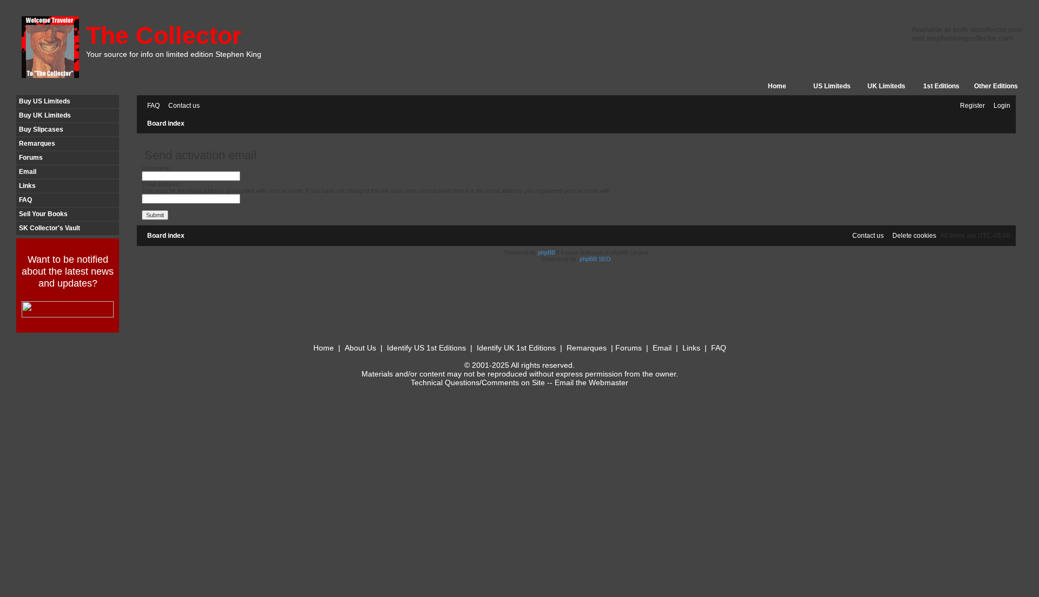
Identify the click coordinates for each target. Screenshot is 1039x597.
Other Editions (996, 86)
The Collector (164, 35)
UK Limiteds (886, 86)
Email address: (161, 184)
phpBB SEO (595, 259)
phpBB (546, 252)
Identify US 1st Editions (426, 347)
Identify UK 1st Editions (516, 347)
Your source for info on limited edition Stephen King (173, 54)
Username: (156, 168)
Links (27, 186)
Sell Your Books (43, 214)
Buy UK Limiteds (45, 115)
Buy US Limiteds (44, 101)
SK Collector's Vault (49, 228)
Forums (31, 157)
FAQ (25, 200)
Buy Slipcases (41, 129)
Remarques (37, 143)
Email (27, 172)
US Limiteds (832, 86)
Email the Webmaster (591, 382)
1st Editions (941, 86)
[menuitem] (151, 106)
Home (777, 86)
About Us (360, 347)
